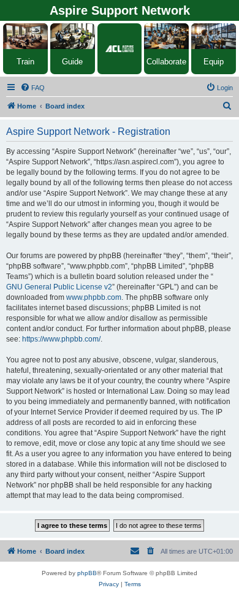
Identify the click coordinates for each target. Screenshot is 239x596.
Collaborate (166, 61)
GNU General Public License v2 (59, 287)
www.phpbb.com (93, 297)
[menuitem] (32, 87)
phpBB (87, 573)
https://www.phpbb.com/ (61, 339)
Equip (213, 61)
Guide (72, 61)
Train (25, 61)
